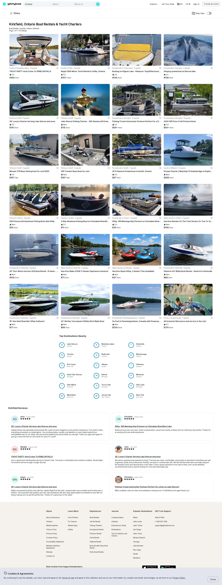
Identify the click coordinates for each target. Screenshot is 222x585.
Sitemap (49, 552)
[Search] (98, 4)
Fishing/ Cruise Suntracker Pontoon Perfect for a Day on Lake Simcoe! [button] (147, 487)
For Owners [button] (72, 521)
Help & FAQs (159, 517)
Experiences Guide (118, 525)
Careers (49, 521)
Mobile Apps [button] (73, 525)
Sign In (196, 4)
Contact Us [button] (50, 556)
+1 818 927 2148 (161, 521)
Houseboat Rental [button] (96, 529)
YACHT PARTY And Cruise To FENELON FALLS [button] (32, 456)
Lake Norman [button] (138, 546)
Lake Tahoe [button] (137, 525)
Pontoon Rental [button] (95, 534)
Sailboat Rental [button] (95, 542)
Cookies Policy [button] (52, 538)
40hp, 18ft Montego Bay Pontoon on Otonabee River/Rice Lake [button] (143, 426)
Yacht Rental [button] (94, 538)
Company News (117, 517)
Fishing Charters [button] (96, 525)
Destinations (116, 529)
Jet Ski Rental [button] (95, 521)
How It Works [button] (73, 517)
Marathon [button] (136, 558)
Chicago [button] (136, 542)
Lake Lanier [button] (137, 521)
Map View (200, 13)
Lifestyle (114, 521)
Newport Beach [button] (139, 538)
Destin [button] (135, 554)
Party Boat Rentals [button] (97, 552)
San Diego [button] (137, 529)
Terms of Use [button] (68, 578)
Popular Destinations (142, 511)
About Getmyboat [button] (53, 517)
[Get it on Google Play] (168, 568)
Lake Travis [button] (137, 534)
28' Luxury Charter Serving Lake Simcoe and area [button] (34, 426)
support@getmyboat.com (164, 525)
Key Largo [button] (137, 550)
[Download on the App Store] (150, 568)
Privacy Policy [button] (179, 578)
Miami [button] (135, 517)
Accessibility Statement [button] (55, 542)
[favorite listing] (57, 68)
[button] (168, 4)
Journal (114, 511)
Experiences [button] (95, 511)
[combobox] (37, 4)
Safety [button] (70, 529)
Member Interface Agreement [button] (53, 547)
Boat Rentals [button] (94, 517)
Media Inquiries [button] (52, 525)
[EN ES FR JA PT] (179, 4)
